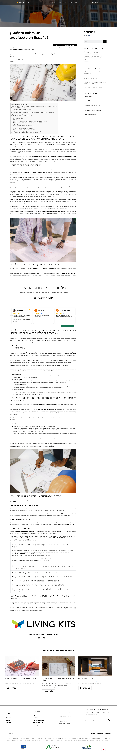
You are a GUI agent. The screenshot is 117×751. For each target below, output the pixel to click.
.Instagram (100, 733)
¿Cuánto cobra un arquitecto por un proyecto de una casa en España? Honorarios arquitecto (34, 106)
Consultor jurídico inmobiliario (93, 110)
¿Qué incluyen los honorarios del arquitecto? (23, 125)
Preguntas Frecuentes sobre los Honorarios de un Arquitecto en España (29, 121)
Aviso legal (36, 725)
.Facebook (92, 733)
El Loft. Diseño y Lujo (86, 678)
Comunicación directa (18, 118)
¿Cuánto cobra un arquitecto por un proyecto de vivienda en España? (28, 122)
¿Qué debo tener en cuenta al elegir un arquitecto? (24, 129)
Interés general (88, 96)
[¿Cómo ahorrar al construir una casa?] (22, 666)
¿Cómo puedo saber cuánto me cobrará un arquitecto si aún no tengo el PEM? (30, 124)
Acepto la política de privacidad (94, 720)
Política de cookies (38, 722)
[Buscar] (105, 41)
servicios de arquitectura (25, 201)
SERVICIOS (54, 2)
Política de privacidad (39, 720)
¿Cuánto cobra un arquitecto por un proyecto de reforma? (26, 126)
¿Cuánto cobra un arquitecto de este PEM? (22, 109)
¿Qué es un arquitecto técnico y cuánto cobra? (23, 128)
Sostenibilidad (88, 100)
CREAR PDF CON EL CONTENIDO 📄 (65, 45)
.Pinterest (107, 733)
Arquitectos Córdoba (64, 723)
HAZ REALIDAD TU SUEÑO (18, 110)
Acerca (8, 720)
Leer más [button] (58, 321)
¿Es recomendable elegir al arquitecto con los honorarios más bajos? (28, 131)
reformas (15, 352)
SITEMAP (8, 713)
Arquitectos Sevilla (63, 719)
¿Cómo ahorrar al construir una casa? (20, 678)
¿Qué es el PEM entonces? (18, 107)
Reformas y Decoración (91, 114)
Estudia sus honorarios (18, 119)
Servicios (35, 717)
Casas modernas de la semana (92, 105)
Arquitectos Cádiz (63, 721)
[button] (75, 316)
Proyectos (9, 717)
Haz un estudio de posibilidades (20, 116)
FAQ (34, 715)
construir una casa (43, 142)
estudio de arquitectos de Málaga (27, 53)
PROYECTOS (61, 2)
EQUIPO (70, 2)
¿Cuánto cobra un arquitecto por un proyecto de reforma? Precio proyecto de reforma (33, 112)
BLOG (76, 2)
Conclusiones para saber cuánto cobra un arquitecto (25, 132)
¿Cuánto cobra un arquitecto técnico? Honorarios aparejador (27, 114)
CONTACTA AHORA (43, 298)
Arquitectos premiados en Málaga (93, 87)
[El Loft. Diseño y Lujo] (95, 666)
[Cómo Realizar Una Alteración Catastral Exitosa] (58, 666)
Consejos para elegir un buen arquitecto (22, 115)
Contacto (8, 722)
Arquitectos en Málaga (64, 716)
